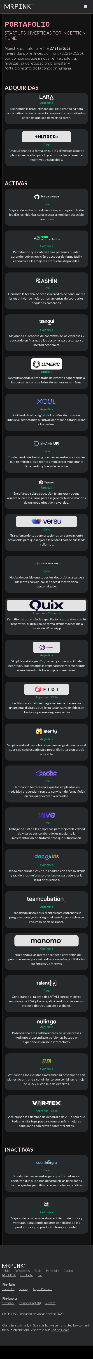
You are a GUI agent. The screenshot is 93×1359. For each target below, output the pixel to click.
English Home (60, 1329)
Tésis (37, 1270)
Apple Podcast (42, 1289)
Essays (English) (30, 1303)
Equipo (68, 1270)
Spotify (23, 1289)
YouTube (8, 1289)
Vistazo (50, 1303)
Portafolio (52, 1270)
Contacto (26, 1275)
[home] (19, 6)
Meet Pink (9, 1275)
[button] (85, 6)
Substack (8, 1303)
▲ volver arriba (46, 1352)
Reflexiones (22, 1270)
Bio (40, 1275)
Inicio (6, 1270)
